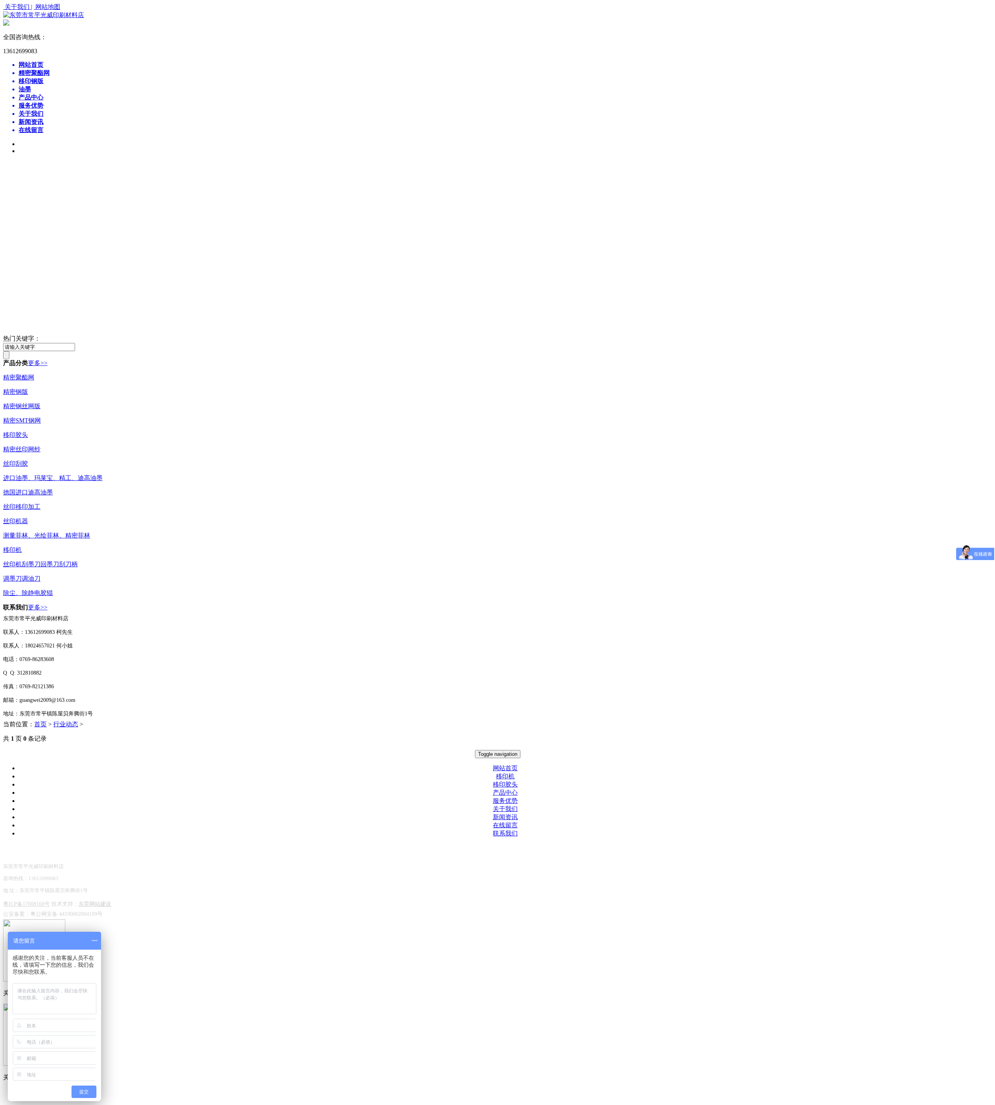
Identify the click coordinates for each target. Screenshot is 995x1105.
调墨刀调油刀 (21, 578)
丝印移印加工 (21, 506)
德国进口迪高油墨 (28, 492)
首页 (40, 724)
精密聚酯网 (18, 377)
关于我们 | (17, 6)
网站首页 (505, 768)
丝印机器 (15, 521)
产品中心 (505, 792)
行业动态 (65, 724)
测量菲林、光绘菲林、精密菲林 (46, 535)
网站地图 (47, 6)
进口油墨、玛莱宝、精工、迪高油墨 (53, 478)
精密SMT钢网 (22, 420)
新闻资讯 (505, 817)
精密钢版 (15, 391)
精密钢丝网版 (21, 406)
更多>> (37, 363)
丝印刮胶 (15, 463)
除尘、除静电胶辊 (28, 593)
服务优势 (505, 800)
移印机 (12, 549)
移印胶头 (15, 435)
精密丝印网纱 (21, 449)
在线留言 (505, 825)
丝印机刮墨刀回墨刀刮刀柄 (40, 564)
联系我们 (505, 833)
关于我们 (505, 809)
